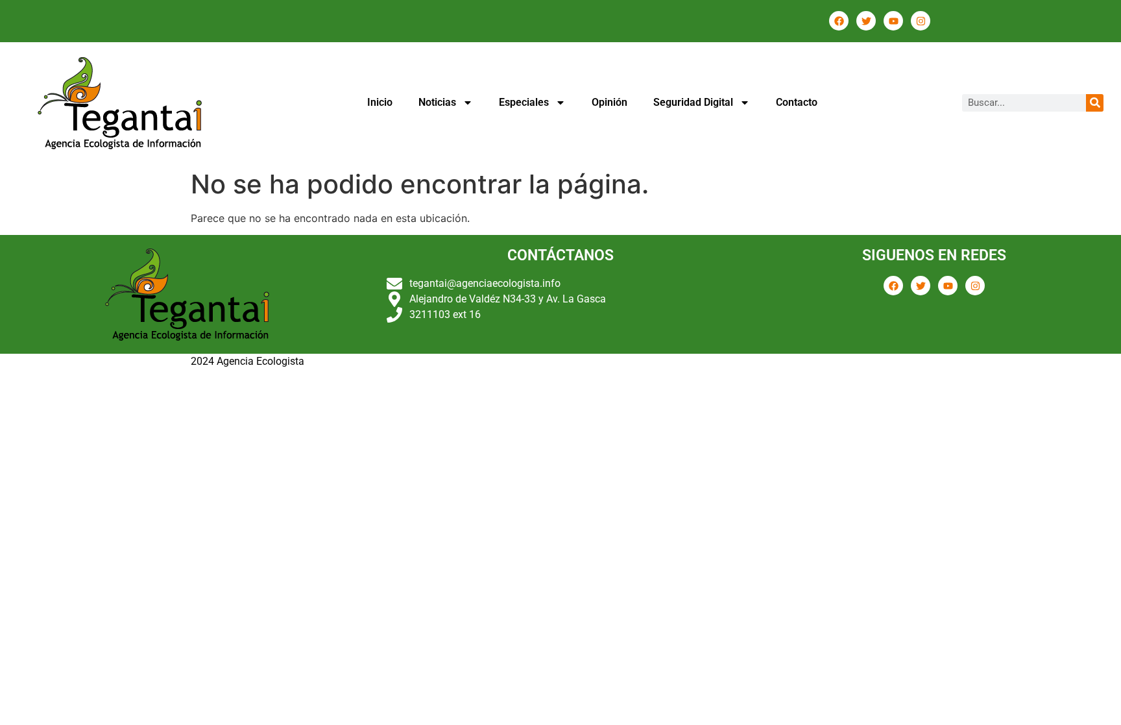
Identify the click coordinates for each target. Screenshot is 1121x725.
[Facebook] (839, 21)
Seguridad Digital (693, 102)
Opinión (609, 102)
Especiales (524, 102)
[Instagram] (920, 21)
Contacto (796, 102)
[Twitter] (866, 21)
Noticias (437, 102)
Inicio (379, 102)
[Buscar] (1094, 103)
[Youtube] (893, 21)
